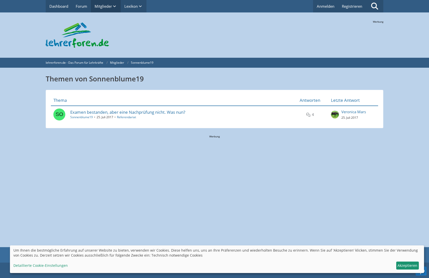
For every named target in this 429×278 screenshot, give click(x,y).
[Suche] (374, 6)
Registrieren (352, 6)
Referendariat (126, 117)
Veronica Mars (353, 111)
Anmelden (325, 6)
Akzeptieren (407, 265)
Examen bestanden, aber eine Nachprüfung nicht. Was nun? (127, 112)
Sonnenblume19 (81, 117)
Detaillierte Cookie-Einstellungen (40, 265)
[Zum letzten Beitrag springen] (335, 114)
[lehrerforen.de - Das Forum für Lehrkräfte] (214, 35)
